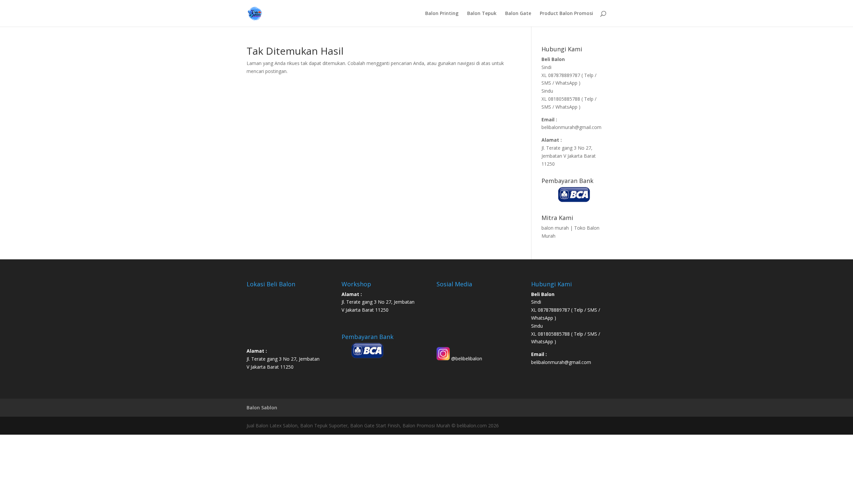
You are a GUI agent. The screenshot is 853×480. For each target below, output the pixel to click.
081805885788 (564, 99)
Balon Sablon (262, 407)
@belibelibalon (466, 358)
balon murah (555, 228)
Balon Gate (518, 13)
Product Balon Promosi (566, 13)
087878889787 (564, 75)
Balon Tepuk (481, 13)
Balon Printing (441, 13)
